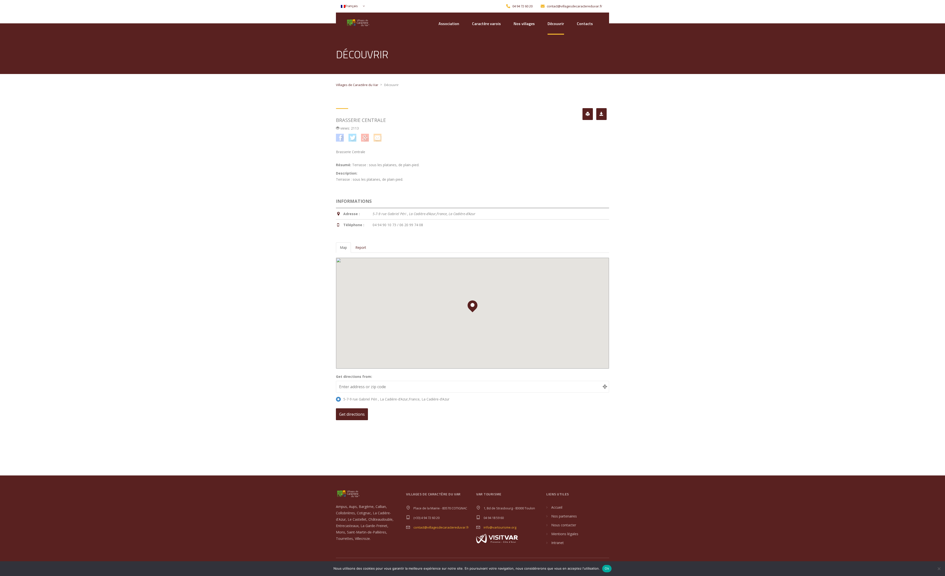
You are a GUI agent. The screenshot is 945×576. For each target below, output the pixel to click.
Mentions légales (564, 534)
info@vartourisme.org (500, 527)
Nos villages (524, 24)
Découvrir (556, 24)
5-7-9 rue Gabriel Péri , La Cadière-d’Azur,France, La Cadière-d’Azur (396, 399)
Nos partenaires (564, 516)
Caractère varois (486, 24)
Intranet (557, 542)
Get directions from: (354, 376)
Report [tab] (360, 247)
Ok (607, 568)
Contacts (585, 24)
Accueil (556, 507)
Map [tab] (343, 247)
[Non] (938, 568)
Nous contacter (563, 525)
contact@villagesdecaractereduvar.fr (441, 527)
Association (449, 24)
